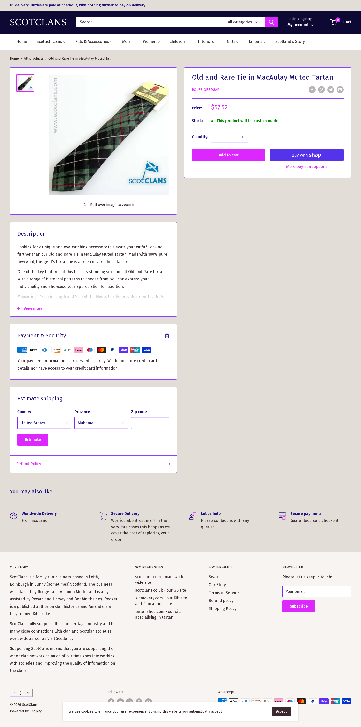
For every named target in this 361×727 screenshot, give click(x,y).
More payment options (306, 166)
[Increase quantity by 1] (242, 137)
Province (82, 412)
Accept (281, 711)
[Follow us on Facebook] (111, 701)
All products (33, 58)
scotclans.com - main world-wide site (160, 579)
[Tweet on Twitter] (330, 89)
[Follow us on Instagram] (129, 701)
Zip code (139, 412)
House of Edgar (205, 90)
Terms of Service (224, 592)
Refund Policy (28, 464)
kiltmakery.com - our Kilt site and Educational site (161, 601)
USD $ (17, 693)
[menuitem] (19, 41)
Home (14, 58)
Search (215, 576)
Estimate (33, 439)
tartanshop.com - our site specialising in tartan (158, 614)
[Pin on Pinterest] (321, 89)
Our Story (217, 584)
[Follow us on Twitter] (120, 701)
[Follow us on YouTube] (148, 701)
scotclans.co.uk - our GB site (160, 590)
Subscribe (299, 606)
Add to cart (229, 155)
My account (298, 24)
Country (24, 412)
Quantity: (200, 136)
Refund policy (221, 600)
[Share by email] (340, 89)
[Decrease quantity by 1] (216, 137)
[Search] (271, 22)
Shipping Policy (222, 608)
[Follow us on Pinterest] (139, 701)
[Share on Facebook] (312, 89)
